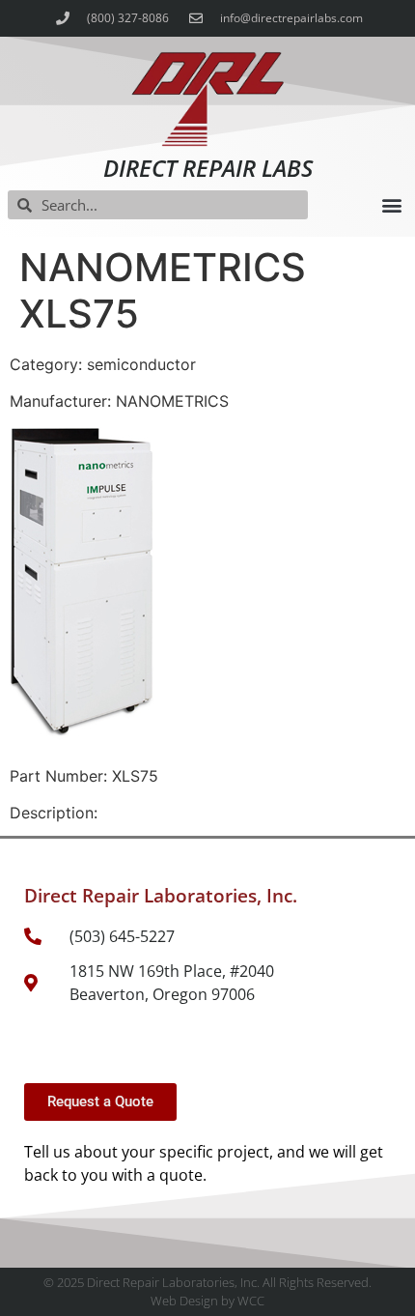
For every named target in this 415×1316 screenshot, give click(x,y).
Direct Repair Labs (208, 168)
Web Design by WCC (207, 1300)
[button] (391, 205)
